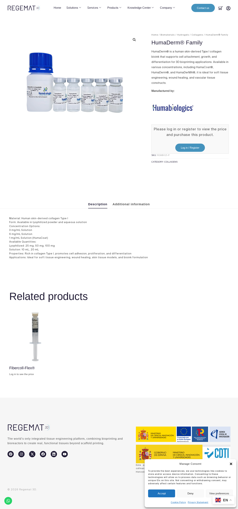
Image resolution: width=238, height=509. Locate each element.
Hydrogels (183, 35)
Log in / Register (190, 147)
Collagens (197, 35)
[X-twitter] (32, 454)
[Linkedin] (54, 454)
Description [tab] (97, 204)
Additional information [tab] (131, 204)
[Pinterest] (10, 454)
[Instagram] (21, 454)
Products (112, 7)
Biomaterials (167, 35)
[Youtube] (65, 454)
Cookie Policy (178, 502)
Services (92, 7)
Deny (190, 493)
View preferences (219, 493)
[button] (231, 464)
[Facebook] (43, 454)
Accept (162, 493)
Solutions (72, 7)
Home (57, 7)
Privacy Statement (198, 502)
